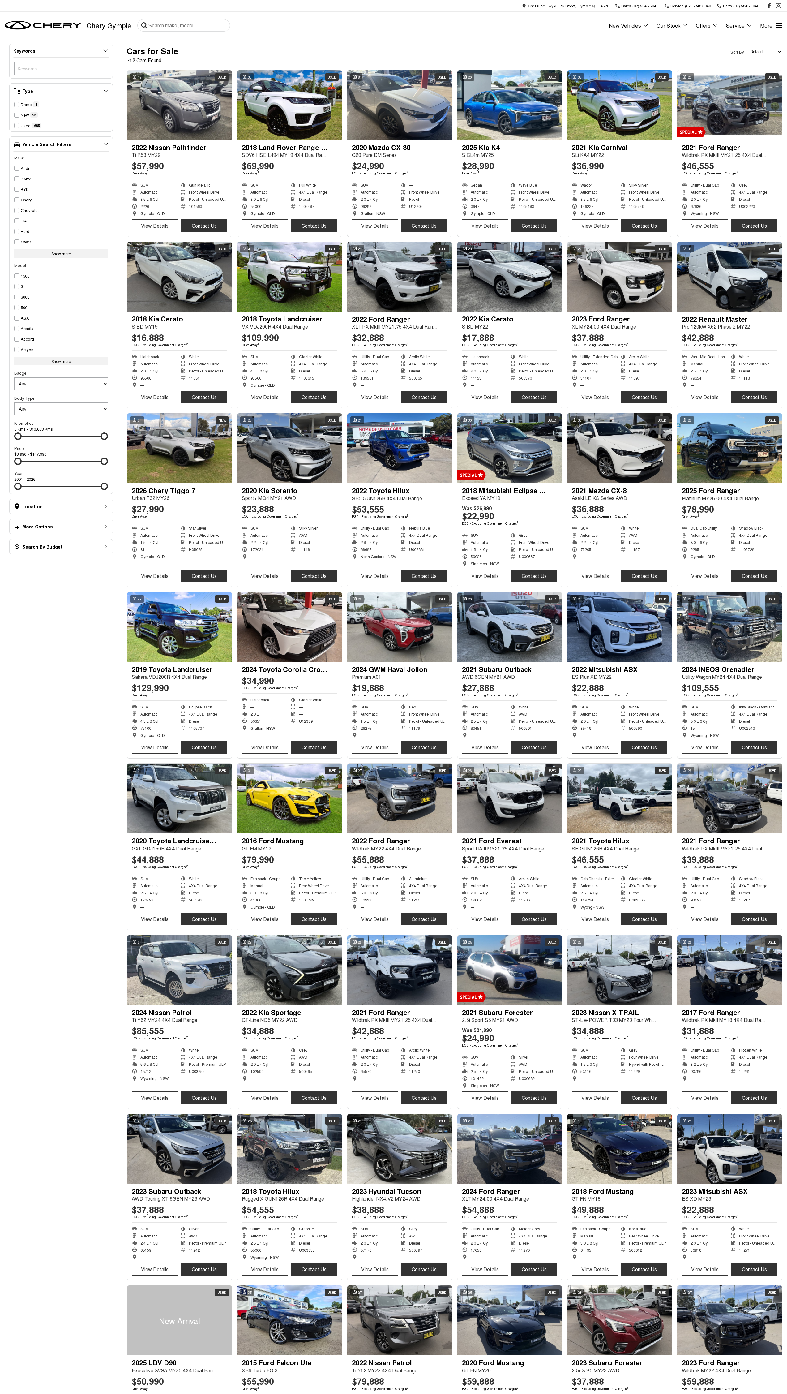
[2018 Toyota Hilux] (289, 1149)
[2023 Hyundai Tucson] (399, 1149)
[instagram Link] (778, 6)
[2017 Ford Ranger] (729, 970)
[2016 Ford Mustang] (289, 798)
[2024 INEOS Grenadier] (729, 627)
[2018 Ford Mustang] (619, 1149)
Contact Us (204, 225)
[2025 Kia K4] (509, 105)
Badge (20, 373)
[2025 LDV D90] (179, 1320)
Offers (703, 25)
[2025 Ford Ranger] (729, 448)
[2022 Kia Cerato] (509, 277)
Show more (61, 253)
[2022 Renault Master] (729, 277)
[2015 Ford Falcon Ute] (289, 1320)
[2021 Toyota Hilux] (619, 798)
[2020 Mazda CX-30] (399, 105)
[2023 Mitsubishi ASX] (729, 1149)
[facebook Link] (769, 6)
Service (735, 25)
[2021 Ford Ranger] (729, 105)
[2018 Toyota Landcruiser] (289, 277)
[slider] (18, 436)
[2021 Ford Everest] (509, 798)
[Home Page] (43, 25)
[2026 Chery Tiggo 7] (179, 448)
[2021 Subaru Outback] (509, 627)
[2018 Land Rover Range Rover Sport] (289, 105)
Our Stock (668, 25)
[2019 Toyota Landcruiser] (179, 627)
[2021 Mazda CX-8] (619, 448)
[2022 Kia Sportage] (289, 970)
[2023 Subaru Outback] (179, 1149)
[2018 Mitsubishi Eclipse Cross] (509, 448)
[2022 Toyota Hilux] (399, 448)
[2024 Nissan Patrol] (179, 970)
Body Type (24, 398)
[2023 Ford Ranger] (619, 277)
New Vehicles (625, 25)
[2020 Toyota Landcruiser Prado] (179, 798)
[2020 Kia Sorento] (289, 448)
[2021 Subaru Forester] (509, 970)
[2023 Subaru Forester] (619, 1320)
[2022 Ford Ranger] (399, 277)
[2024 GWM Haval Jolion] (399, 627)
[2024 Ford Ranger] (509, 1149)
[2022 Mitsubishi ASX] (619, 627)
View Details (155, 225)
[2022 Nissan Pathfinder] (179, 105)
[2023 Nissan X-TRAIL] (619, 970)
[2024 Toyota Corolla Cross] (289, 627)
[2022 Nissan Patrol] (399, 1320)
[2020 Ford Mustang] (509, 1320)
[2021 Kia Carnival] (619, 105)
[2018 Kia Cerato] (179, 277)
